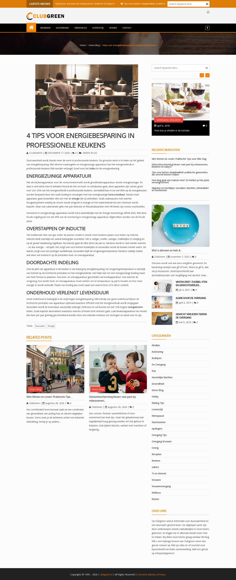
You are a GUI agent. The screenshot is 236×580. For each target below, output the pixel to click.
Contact (126, 27)
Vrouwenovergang (161, 486)
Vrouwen (156, 479)
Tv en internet (159, 473)
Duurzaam (40, 326)
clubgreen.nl (106, 574)
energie (76, 198)
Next (202, 75)
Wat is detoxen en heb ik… (167, 250)
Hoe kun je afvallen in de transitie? (172, 130)
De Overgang (159, 364)
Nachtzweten (159, 422)
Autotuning (157, 351)
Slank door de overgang (191, 298)
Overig (155, 447)
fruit (154, 370)
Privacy (162, 574)
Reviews (156, 460)
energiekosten (135, 307)
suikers (155, 467)
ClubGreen (35, 152)
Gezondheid (62, 27)
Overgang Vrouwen (169, 119)
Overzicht (142, 574)
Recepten (157, 454)
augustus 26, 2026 (117, 406)
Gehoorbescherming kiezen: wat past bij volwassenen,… (112, 398)
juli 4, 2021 (184, 289)
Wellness (156, 492)
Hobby (155, 396)
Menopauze (158, 415)
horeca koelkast (116, 194)
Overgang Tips (159, 434)
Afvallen (156, 345)
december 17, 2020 (59, 152)
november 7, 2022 (179, 256)
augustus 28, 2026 (54, 403)
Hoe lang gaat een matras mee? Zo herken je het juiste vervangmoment (180, 181)
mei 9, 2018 (185, 322)
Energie (51, 326)
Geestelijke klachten (162, 377)
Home (83, 45)
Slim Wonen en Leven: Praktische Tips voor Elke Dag (179, 158)
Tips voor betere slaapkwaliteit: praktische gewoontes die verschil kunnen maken (151, 3)
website (152, 574)
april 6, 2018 (163, 125)
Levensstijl (98, 27)
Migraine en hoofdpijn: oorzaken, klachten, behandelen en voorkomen (180, 189)
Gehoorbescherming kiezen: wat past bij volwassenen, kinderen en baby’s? (180, 165)
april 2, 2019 (185, 302)
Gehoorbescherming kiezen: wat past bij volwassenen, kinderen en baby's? (62, 3)
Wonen (113, 27)
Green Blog (80, 27)
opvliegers (157, 428)
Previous (207, 75)
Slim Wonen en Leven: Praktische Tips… (49, 396)
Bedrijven (45, 27)
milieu (92, 168)
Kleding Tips (158, 402)
